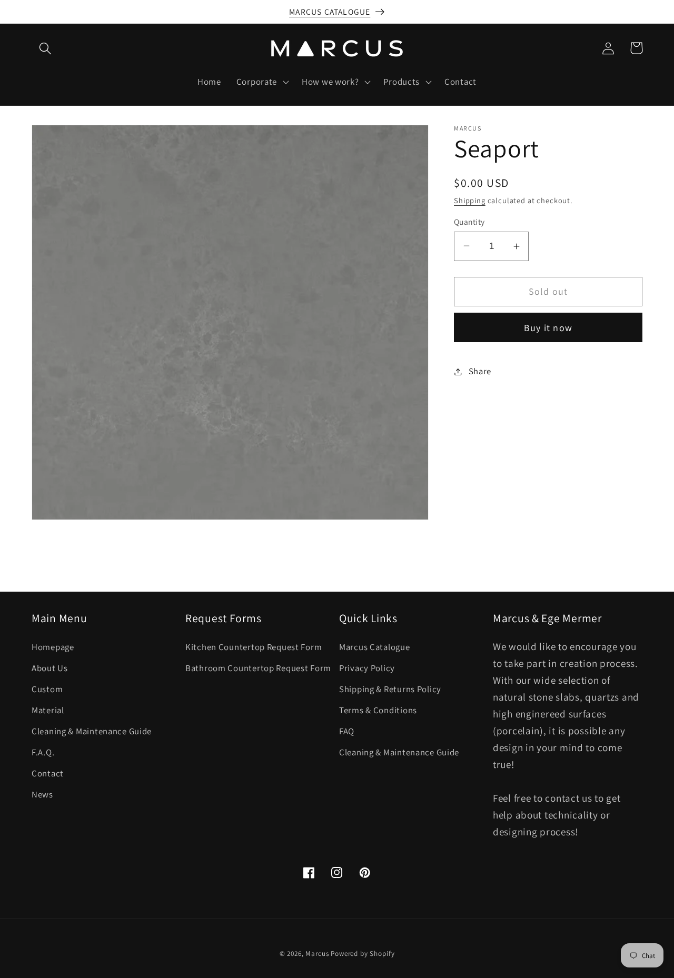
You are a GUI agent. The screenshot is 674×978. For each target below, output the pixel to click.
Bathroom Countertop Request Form (258, 668)
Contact (48, 773)
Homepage (53, 647)
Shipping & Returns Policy (390, 689)
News (42, 794)
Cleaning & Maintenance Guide (92, 731)
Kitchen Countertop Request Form (253, 647)
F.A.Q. (43, 752)
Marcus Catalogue (374, 647)
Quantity (469, 221)
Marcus (317, 953)
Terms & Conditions (378, 710)
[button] (46, 48)
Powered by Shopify (362, 953)
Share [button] (480, 371)
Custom (47, 689)
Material (48, 710)
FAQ (346, 731)
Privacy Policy (367, 668)
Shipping (469, 200)
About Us (50, 668)
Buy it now (548, 328)
